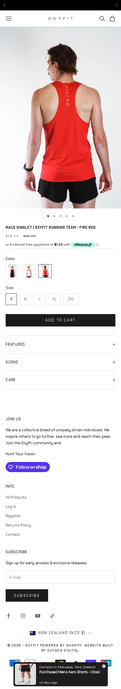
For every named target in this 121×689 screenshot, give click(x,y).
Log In (11, 506)
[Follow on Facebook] (8, 616)
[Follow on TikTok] (52, 616)
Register (13, 516)
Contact (13, 534)
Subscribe (27, 595)
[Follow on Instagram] (23, 616)
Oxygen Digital (63, 650)
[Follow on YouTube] (38, 616)
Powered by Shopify (61, 645)
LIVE (89, 5)
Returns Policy (18, 525)
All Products (16, 497)
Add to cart (60, 320)
